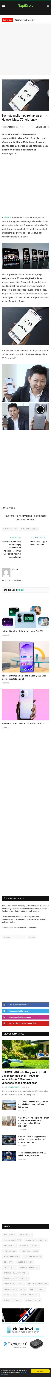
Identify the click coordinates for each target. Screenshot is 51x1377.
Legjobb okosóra (32, 1257)
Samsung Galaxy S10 (37, 1284)
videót (7, 217)
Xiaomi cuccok (37, 1289)
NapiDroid (25, 5)
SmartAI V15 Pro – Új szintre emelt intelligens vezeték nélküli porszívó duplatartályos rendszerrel (33, 1122)
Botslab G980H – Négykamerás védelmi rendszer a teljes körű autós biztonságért (32, 1139)
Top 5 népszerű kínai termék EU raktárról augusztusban (32, 1154)
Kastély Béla (13, 1087)
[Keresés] (48, 6)
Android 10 (25, 1235)
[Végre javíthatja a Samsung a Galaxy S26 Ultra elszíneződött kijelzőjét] (25, 657)
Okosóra (8, 1262)
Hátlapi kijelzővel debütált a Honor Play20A (22, 631)
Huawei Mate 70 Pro (29, 529)
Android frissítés (12, 1240)
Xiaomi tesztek (33, 1300)
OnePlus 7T (9, 1267)
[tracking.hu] (23, 1321)
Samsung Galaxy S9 (13, 1284)
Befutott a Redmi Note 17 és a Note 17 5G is (23, 723)
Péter (10, 127)
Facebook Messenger (36, 1240)
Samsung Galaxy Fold (14, 1289)
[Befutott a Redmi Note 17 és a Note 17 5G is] (25, 704)
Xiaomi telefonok (12, 1300)
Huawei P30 (9, 1246)
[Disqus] (25, 776)
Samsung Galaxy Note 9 (15, 1273)
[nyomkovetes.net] (23, 1350)
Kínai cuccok (10, 1251)
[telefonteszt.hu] (23, 1336)
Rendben (40, 1371)
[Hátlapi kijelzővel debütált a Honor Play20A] (25, 612)
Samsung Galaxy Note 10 (15, 1278)
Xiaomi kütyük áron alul (25, 20)
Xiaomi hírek (10, 1295)
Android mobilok (42, 127)
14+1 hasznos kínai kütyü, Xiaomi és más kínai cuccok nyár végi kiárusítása (33, 1104)
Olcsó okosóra (25, 1262)
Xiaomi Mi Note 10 (29, 1295)
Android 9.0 (9, 1235)
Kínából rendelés (29, 1251)
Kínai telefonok (11, 1257)
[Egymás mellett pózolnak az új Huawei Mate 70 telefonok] (25, 95)
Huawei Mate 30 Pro (29, 1246)
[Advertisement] (25, 49)
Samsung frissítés (29, 1267)
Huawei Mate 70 (10, 529)
